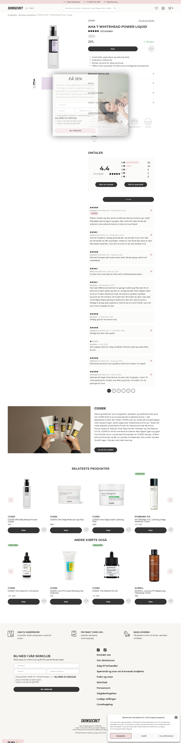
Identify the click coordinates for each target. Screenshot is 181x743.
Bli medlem (46, 689)
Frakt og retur (105, 677)
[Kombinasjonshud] (134, 124)
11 (149, 166)
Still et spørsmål (135, 184)
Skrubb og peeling (27, 15)
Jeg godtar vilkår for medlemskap (32, 677)
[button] (176, 717)
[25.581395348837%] (128, 166)
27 (149, 162)
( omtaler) (106, 31)
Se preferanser (166, 736)
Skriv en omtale (106, 184)
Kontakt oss (104, 655)
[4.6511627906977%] (126, 170)
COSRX (91, 21)
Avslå (143, 736)
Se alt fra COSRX (146, 21)
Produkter (12, 15)
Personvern (103, 688)
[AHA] (94, 138)
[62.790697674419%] (132, 162)
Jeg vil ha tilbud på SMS (27, 682)
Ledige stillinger (106, 699)
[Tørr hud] (148, 124)
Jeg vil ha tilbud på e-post (28, 679)
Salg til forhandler (107, 666)
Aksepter (120, 736)
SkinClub (102, 682)
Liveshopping (105, 704)
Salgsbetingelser (107, 693)
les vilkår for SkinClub (65, 677)
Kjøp (113, 49)
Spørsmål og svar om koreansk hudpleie (120, 671)
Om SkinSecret (106, 660)
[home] (15, 8)
